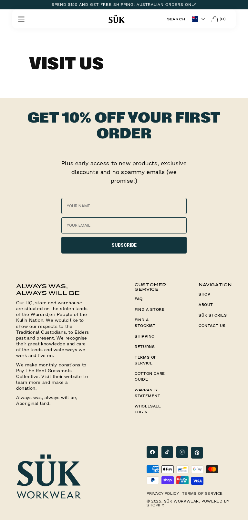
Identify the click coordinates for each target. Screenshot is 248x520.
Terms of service (202, 493)
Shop (204, 294)
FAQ (139, 298)
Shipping (145, 336)
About (206, 304)
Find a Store (149, 309)
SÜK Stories (213, 315)
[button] (21, 19)
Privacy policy (163, 493)
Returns (145, 346)
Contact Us (212, 325)
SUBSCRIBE (124, 245)
